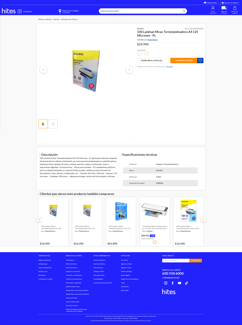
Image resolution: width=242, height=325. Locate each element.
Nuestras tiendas (99, 264)
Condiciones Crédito (45, 279)
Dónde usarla (42, 271)
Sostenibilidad (98, 279)
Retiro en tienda (71, 264)
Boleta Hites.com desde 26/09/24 (77, 294)
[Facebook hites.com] (172, 283)
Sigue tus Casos (126, 268)
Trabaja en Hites (99, 271)
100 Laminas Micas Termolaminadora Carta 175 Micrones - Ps (119, 227)
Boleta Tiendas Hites (73, 287)
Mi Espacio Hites (99, 275)
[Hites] (9, 11)
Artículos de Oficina (69, 19)
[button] (213, 10)
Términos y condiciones (74, 275)
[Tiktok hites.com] (186, 283)
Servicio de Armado (72, 302)
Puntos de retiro (71, 268)
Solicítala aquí (43, 264)
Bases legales (125, 275)
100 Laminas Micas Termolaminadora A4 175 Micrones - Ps (85, 227)
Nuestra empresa (99, 260)
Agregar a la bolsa (151, 60)
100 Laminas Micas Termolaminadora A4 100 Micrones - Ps (51, 227)
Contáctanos (70, 260)
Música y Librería (45, 19)
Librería (56, 19)
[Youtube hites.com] (179, 283)
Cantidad (141, 50)
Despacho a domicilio (73, 271)
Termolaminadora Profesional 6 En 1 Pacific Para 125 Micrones (154, 227)
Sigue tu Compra (126, 264)
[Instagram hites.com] (165, 283)
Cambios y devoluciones (74, 279)
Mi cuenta (124, 260)
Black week (125, 290)
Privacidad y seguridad (73, 283)
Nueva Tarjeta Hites (45, 268)
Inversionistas (98, 268)
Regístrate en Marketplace (130, 279)
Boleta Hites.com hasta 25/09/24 (77, 290)
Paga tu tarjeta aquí (44, 260)
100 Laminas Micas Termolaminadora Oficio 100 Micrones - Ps (187, 227)
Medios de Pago (126, 271)
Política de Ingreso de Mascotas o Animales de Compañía (76, 310)
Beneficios (42, 275)
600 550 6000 (173, 273)
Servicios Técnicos (72, 305)
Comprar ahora (184, 60)
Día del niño (125, 287)
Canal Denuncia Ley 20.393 (103, 283)
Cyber (123, 283)
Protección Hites (71, 298)
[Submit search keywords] (184, 11)
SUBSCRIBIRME (195, 260)
